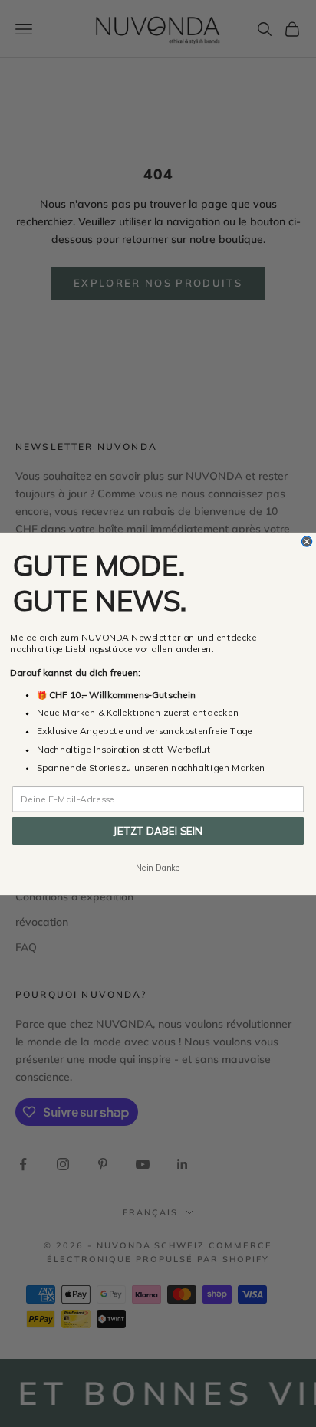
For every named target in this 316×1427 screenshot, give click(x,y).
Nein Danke (158, 867)
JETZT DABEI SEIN (158, 830)
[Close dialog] (306, 541)
